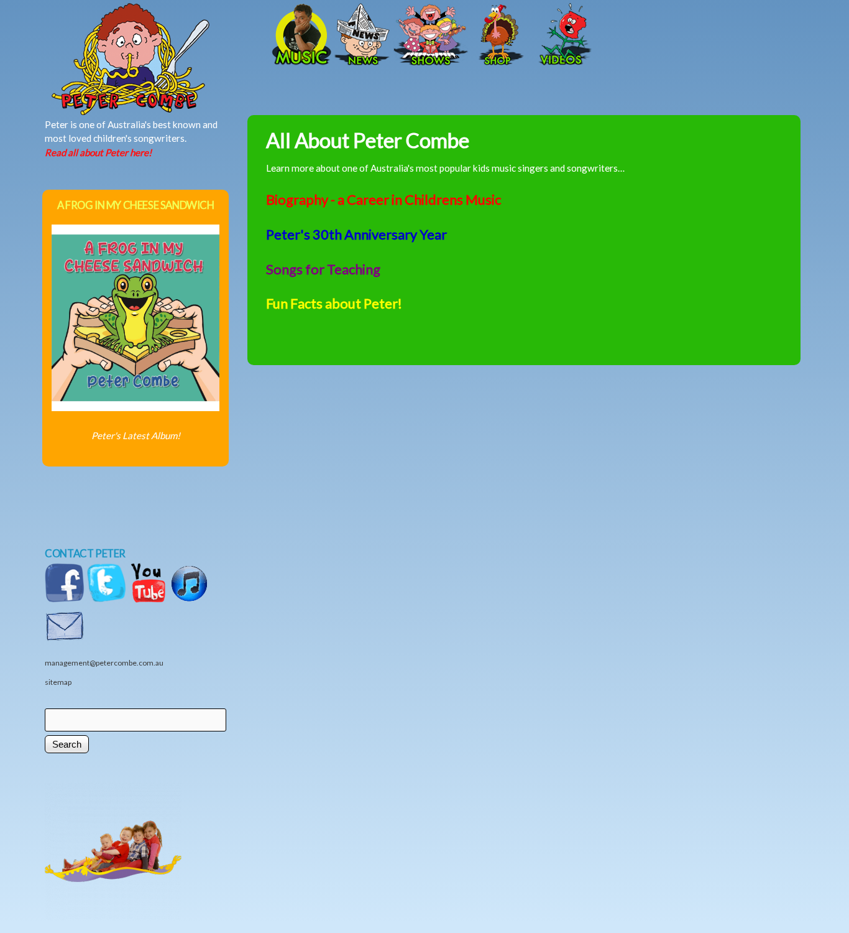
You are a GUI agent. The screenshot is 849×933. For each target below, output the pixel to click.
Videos (561, 35)
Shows (430, 35)
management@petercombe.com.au (104, 662)
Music (300, 35)
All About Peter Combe (367, 140)
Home (172, 35)
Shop (499, 35)
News (362, 35)
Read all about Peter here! (98, 152)
